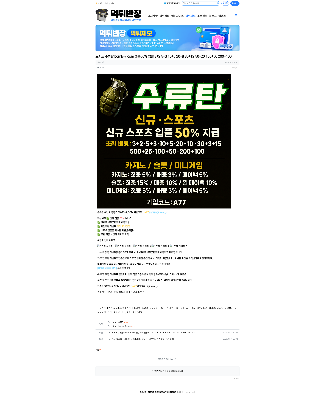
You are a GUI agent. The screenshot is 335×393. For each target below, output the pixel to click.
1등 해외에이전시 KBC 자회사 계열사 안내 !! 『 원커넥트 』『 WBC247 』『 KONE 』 (144, 339)
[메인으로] (118, 15)
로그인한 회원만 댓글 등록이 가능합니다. (167, 371)
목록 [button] (235, 68)
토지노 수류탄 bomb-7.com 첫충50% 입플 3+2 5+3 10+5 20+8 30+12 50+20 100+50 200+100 (153, 333)
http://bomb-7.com (123, 326)
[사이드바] (235, 15)
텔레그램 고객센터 (173, 3)
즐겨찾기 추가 (102, 3)
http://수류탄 (119, 322)
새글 (112, 3)
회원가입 (235, 3)
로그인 (225, 3)
